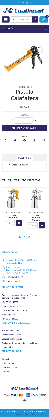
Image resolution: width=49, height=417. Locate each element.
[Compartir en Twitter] (15, 140)
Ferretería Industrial (10, 330)
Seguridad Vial (8, 347)
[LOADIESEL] (23, 10)
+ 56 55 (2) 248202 (14, 277)
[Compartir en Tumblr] (34, 140)
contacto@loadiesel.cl (15, 281)
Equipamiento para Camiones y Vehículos (20, 343)
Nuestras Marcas (9, 367)
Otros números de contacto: (14, 310)
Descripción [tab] (24, 158)
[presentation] (3, 213)
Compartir (24, 137)
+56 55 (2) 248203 (10, 318)
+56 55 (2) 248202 (10, 302)
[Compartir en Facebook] (5, 140)
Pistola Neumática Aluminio (36, 217)
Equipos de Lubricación (12, 339)
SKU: (21, 107)
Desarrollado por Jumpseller (24, 414)
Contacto (6, 359)
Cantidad (24, 115)
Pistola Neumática (13, 216)
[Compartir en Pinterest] (24, 140)
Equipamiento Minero (11, 334)
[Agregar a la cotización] (19, 223)
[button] (19, 237)
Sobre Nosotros (9, 363)
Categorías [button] (8, 28)
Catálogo (6, 371)
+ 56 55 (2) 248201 (10, 314)
